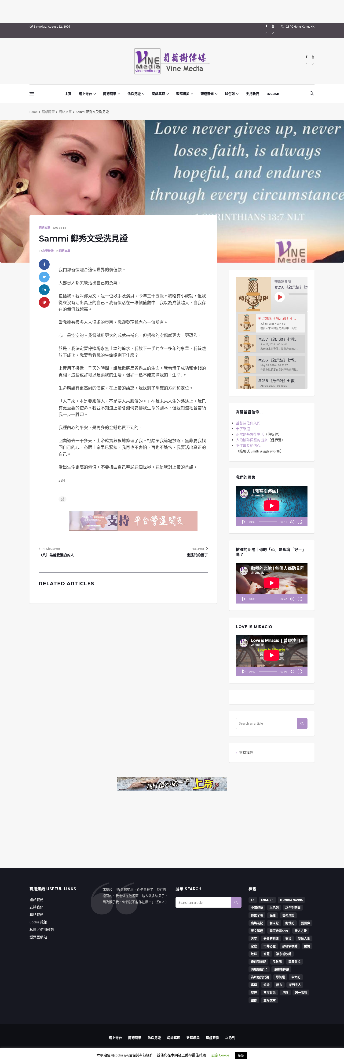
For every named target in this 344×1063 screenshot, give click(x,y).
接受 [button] (241, 1055)
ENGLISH (273, 94)
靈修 (254, 1000)
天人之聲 (301, 931)
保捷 (273, 915)
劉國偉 (305, 923)
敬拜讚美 (182, 94)
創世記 (289, 923)
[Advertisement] (172, 10)
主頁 (68, 94)
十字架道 (243, 429)
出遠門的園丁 (197, 555)
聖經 (254, 992)
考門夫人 (295, 985)
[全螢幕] (299, 521)
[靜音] (292, 521)
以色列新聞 (292, 908)
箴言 (279, 985)
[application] (271, 506)
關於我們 (36, 899)
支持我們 (252, 94)
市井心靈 (269, 946)
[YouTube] (272, 30)
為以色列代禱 (260, 977)
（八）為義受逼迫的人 (56, 555)
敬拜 (254, 954)
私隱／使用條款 (41, 929)
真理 (254, 985)
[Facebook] (266, 30)
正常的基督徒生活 (250, 434)
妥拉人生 (304, 938)
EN (253, 900)
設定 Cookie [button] (220, 1055)
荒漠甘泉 (269, 992)
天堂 (254, 938)
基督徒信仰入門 (248, 423)
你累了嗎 (257, 915)
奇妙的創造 (271, 938)
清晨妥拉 (294, 962)
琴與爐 (280, 977)
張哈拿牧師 (289, 946)
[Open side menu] (31, 93)
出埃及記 (257, 923)
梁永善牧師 (283, 954)
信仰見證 (134, 94)
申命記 (295, 977)
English (267, 900)
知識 (266, 985)
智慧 (266, 954)
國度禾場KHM (279, 931)
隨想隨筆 (109, 94)
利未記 (274, 923)
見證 (285, 992)
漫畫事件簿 (281, 969)
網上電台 (85, 94)
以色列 (230, 94)
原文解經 (257, 931)
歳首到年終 (258, 962)
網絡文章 (65, 112)
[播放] (244, 521)
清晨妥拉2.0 (259, 969)
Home (33, 112)
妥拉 (288, 938)
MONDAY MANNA (291, 900)
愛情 (307, 946)
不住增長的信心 (248, 445)
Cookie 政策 (38, 922)
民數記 (277, 962)
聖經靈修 (207, 94)
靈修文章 (269, 1000)
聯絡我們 (36, 914)
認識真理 (158, 94)
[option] (271, 323)
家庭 (254, 946)
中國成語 (257, 908)
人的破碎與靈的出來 (251, 440)
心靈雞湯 (48, 251)
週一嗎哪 (301, 992)
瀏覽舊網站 (38, 937)
